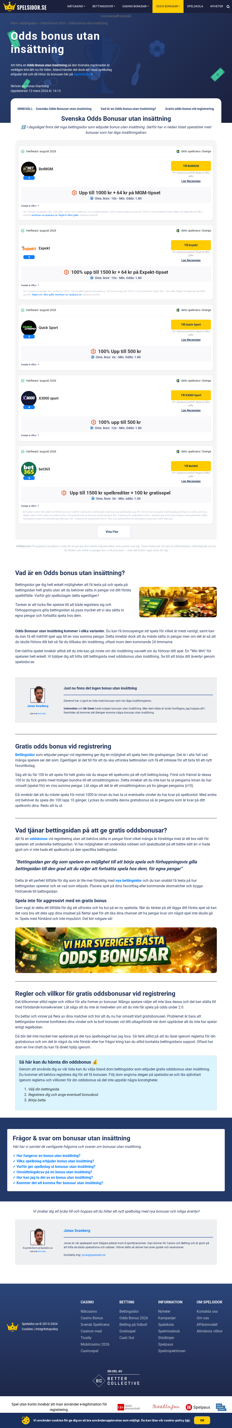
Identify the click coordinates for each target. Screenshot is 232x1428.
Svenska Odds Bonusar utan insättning (64, 109)
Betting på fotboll (133, 1324)
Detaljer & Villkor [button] (29, 206)
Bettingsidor (102, 6)
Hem (14, 23)
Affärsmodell (207, 1324)
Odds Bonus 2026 (52, 23)
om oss (42, 713)
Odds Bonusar (167, 6)
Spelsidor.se (83, 74)
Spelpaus (165, 1344)
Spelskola (195, 6)
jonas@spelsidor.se (93, 1255)
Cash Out (126, 1338)
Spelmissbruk (169, 1331)
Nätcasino (75, 6)
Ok (202, 1420)
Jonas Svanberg (37, 706)
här (187, 1420)
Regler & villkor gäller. (68, 215)
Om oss (203, 1318)
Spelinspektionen (172, 1351)
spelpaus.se (51, 215)
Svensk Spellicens (95, 1324)
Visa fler (112, 532)
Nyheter (216, 6)
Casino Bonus (92, 1318)
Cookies (27, 1329)
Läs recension (191, 181)
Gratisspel (127, 1331)
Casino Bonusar (134, 6)
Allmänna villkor (209, 1331)
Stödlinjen (166, 1338)
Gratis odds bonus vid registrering (189, 109)
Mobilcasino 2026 (95, 1344)
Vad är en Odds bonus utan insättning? (128, 109)
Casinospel (89, 1351)
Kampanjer (167, 1318)
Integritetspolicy (46, 1329)
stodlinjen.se (38, 215)
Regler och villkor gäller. (43, 294)
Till (191, 166)
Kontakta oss (207, 1311)
